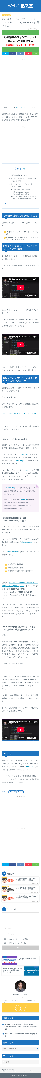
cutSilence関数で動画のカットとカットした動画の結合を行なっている (24, 197)
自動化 (21, 791)
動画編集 (13, 791)
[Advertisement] (20, 82)
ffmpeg (25, 470)
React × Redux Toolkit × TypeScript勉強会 (21, 1035)
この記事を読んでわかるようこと (21, 175)
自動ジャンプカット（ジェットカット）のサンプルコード (22, 185)
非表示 (23, 169)
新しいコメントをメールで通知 (16, 939)
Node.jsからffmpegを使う (21, 189)
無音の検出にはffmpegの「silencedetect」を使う (21, 193)
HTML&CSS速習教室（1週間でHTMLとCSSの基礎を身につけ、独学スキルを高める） (21, 1026)
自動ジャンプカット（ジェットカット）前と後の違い (22, 180)
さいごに (12, 203)
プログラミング (6, 15)
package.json (22, 454)
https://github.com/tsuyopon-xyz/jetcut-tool (19, 413)
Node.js (6, 791)
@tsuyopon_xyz (22, 107)
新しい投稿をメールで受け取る (16, 943)
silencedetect (26, 542)
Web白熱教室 (20, 5)
